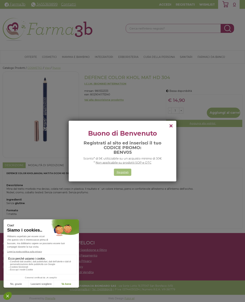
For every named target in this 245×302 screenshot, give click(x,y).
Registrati (123, 172)
